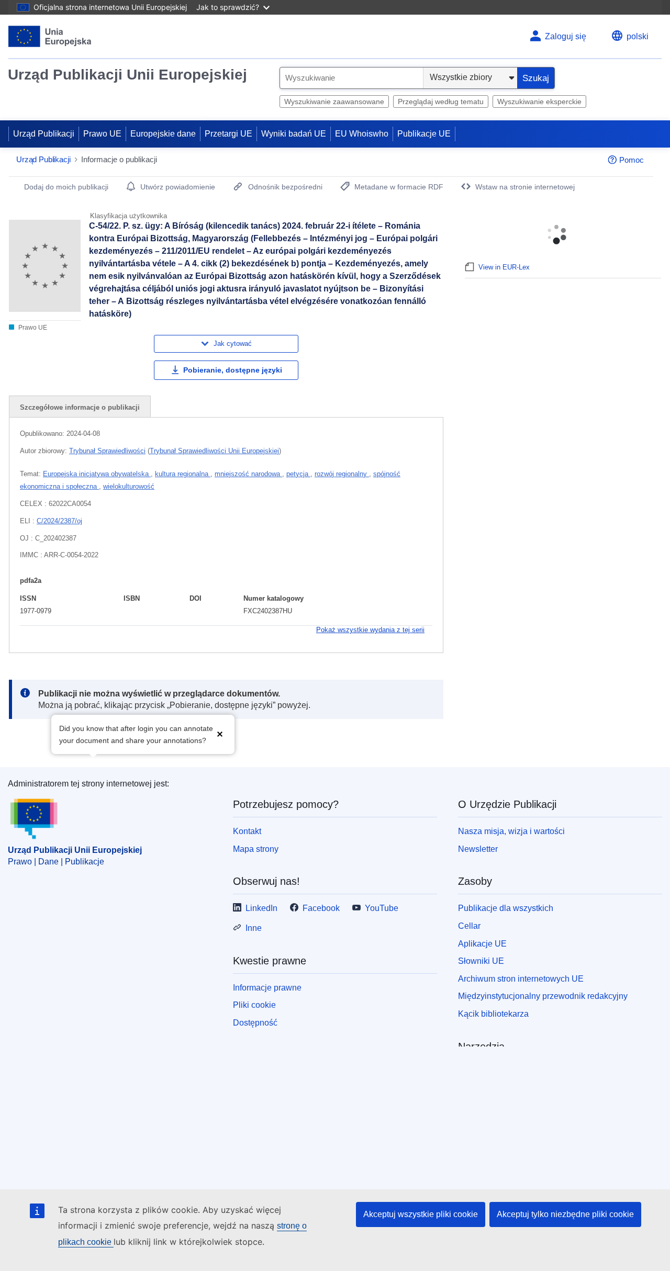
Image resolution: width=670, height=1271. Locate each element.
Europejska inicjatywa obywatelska (97, 474)
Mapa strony (255, 849)
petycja (298, 474)
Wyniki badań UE (293, 133)
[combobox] (351, 78)
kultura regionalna (182, 474)
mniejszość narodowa (248, 474)
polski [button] (638, 36)
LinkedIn (261, 908)
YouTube (381, 908)
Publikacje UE (424, 133)
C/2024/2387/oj (59, 521)
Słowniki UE (481, 961)
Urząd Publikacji (43, 133)
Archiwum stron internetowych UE (521, 978)
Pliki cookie (254, 1004)
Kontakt (247, 831)
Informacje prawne (267, 987)
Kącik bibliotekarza (493, 1013)
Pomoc (631, 159)
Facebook (321, 908)
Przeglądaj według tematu (441, 101)
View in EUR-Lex (504, 267)
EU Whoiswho (361, 133)
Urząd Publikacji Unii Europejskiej (127, 74)
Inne (253, 928)
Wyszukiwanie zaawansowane (334, 101)
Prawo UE (102, 133)
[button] (220, 733)
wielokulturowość (128, 486)
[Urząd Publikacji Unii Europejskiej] (50, 36)
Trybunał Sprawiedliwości (107, 451)
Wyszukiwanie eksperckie (539, 101)
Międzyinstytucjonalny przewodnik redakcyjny (543, 996)
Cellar (469, 925)
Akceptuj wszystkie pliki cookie (420, 1214)
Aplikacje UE (482, 943)
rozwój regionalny (342, 474)
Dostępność (255, 1022)
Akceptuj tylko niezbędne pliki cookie (565, 1214)
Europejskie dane (163, 133)
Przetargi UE (228, 133)
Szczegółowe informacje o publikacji (80, 407)
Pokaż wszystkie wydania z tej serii (370, 630)
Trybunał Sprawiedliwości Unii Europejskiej (214, 451)
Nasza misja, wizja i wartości (511, 831)
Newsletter (478, 849)
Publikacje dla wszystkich (505, 908)
